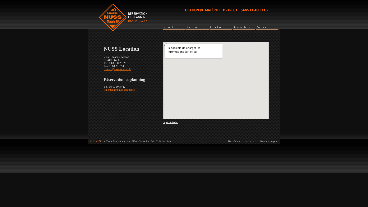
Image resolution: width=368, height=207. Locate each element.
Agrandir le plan (170, 122)
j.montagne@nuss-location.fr (119, 89)
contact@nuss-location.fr (117, 69)
